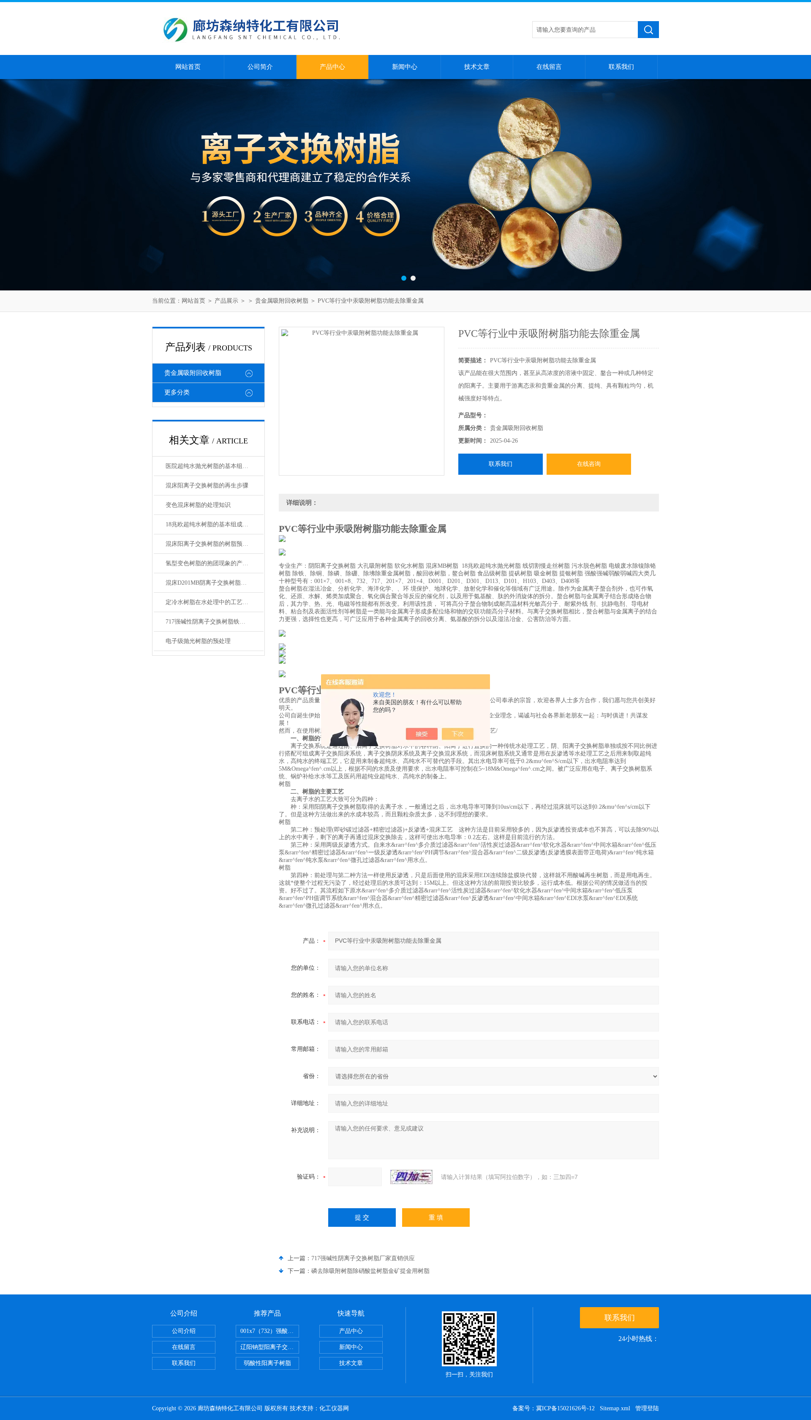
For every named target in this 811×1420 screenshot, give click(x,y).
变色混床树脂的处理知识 (198, 505)
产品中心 (332, 66)
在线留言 (549, 66)
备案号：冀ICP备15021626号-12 (553, 1408)
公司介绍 (184, 1331)
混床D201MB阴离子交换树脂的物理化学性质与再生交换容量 (215, 583)
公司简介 (260, 66)
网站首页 (188, 66)
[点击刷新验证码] (411, 1177)
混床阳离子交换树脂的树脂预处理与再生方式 (215, 544)
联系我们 (621, 66)
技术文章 (477, 66)
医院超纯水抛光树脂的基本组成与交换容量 (215, 466)
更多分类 (177, 392)
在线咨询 (589, 464)
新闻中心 (404, 66)
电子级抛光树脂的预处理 (198, 641)
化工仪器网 (334, 1408)
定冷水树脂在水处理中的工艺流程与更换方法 (215, 602)
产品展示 (226, 301)
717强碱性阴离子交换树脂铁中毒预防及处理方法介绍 (215, 621)
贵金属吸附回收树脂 (281, 301)
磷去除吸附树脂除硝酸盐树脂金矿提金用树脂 (370, 1271)
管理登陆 (647, 1408)
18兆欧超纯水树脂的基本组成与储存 (213, 524)
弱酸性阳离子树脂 (267, 1363)
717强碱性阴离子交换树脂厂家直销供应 (363, 1258)
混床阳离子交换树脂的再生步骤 (207, 485)
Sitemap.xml (615, 1408)
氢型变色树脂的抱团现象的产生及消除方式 (215, 563)
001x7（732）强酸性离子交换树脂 (269, 1331)
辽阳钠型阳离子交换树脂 (269, 1347)
